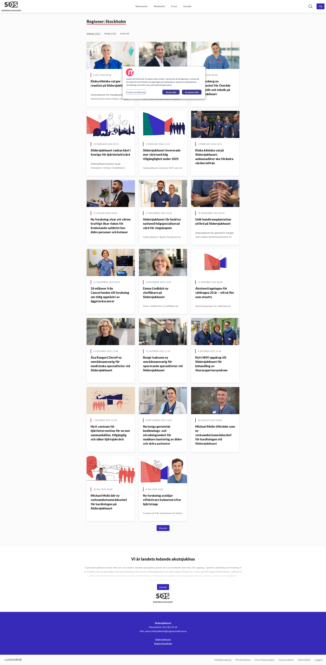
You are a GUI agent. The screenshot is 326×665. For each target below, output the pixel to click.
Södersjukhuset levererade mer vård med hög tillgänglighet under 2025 (161, 154)
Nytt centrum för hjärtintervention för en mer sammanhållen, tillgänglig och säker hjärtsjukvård (110, 433)
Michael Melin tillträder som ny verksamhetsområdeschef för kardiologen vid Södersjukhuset (215, 435)
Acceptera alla (192, 92)
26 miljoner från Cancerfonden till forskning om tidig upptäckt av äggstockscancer (110, 295)
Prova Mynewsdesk (264, 659)
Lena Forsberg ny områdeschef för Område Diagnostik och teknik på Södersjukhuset (212, 87)
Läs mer (163, 587)
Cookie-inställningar (136, 92)
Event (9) (124, 33)
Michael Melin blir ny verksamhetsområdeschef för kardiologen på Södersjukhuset (109, 502)
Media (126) (110, 33)
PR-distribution (243, 659)
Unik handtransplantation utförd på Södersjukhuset (213, 221)
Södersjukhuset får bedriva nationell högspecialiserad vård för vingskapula (162, 223)
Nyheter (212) (93, 33)
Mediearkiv (159, 6)
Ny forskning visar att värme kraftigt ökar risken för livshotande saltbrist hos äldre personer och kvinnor (111, 225)
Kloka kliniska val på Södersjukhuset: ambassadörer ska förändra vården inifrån (214, 156)
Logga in (319, 659)
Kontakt (187, 6)
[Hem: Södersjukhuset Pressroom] (11, 6)
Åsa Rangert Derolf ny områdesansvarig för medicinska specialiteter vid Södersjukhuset (110, 364)
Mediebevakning (223, 659)
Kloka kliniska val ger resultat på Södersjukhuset (109, 83)
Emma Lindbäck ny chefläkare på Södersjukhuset (155, 293)
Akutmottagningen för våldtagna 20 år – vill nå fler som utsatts (214, 293)
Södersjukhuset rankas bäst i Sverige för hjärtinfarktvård (111, 152)
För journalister (286, 659)
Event (174, 6)
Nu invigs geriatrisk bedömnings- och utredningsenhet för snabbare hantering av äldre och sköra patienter (162, 435)
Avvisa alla (171, 92)
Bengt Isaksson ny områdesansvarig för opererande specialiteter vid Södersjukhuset (163, 364)
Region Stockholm (163, 643)
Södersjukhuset (163, 639)
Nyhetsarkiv (141, 6)
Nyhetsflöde (304, 659)
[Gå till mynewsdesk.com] (13, 660)
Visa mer (163, 528)
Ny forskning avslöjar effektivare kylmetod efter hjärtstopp (162, 500)
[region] (164, 82)
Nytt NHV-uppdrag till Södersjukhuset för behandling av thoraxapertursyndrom (211, 364)
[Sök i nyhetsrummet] (310, 6)
